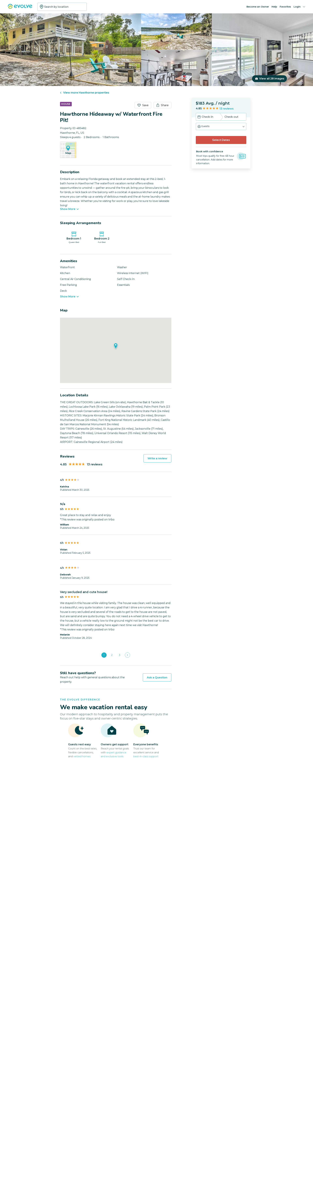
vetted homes (81, 756)
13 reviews (226, 108)
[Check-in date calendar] (199, 117)
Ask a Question (157, 677)
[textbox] (62, 7)
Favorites (285, 6)
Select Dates (221, 140)
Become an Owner (257, 6)
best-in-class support (145, 756)
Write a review (157, 458)
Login (297, 6)
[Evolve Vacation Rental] (20, 7)
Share (165, 105)
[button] (221, 126)
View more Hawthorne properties (86, 92)
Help (274, 6)
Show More (67, 209)
